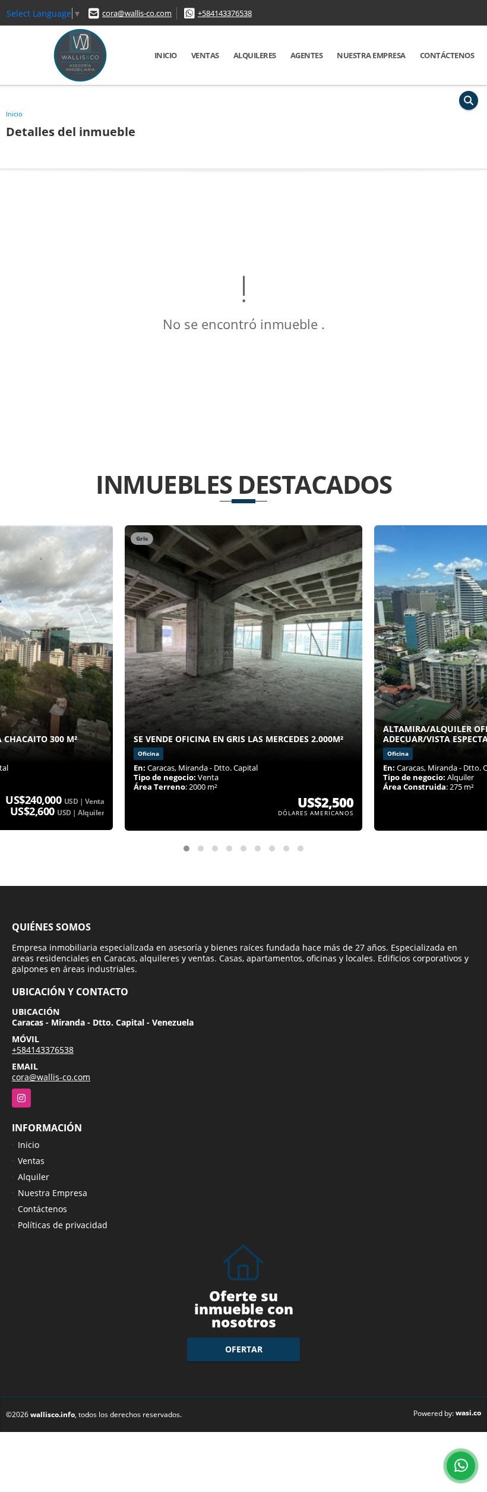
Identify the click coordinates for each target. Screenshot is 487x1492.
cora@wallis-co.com (137, 13)
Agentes (306, 55)
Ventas (205, 55)
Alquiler (33, 1176)
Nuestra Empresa (371, 55)
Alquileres (254, 55)
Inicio (165, 55)
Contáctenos (447, 55)
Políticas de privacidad (62, 1225)
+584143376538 (225, 13)
